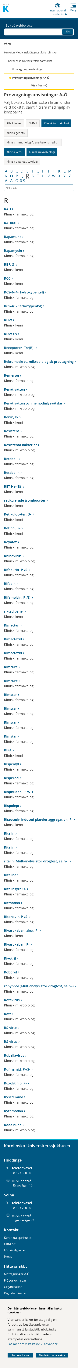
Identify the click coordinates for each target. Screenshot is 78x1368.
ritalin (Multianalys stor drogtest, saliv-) (36, 861)
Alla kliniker (14, 123)
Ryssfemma (13, 1097)
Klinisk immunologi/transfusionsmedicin (32, 142)
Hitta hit (10, 1244)
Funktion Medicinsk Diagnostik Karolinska (30, 52)
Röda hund (13, 1125)
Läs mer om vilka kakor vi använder (33, 1344)
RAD (7, 209)
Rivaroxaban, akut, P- (21, 930)
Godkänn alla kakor (52, 1355)
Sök (68, 31)
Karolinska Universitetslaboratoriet (30, 61)
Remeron (11, 375)
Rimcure (11, 667)
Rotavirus (12, 1000)
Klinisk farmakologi (56, 123)
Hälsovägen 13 (22, 1185)
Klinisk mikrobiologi (42, 152)
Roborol (10, 972)
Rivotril (10, 958)
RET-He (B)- (13, 486)
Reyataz (10, 542)
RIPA (8, 750)
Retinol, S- (12, 528)
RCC (7, 278)
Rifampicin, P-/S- (17, 597)
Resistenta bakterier (20, 445)
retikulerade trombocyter (24, 500)
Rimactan (11, 625)
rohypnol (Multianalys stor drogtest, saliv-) (39, 986)
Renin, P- (11, 417)
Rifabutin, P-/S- (16, 569)
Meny (73, 10)
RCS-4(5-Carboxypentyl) (23, 306)
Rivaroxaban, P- (17, 944)
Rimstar (10, 694)
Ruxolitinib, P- (15, 1083)
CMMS (33, 123)
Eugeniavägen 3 (23, 1220)
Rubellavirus (14, 1055)
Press (8, 1257)
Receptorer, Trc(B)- (19, 347)
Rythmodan (13, 1111)
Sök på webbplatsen (20, 25)
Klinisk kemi (14, 152)
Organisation (13, 1287)
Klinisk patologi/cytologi (22, 161)
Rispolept (11, 805)
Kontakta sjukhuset (17, 1238)
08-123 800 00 (21, 1173)
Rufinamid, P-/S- (17, 1069)
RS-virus (10, 1027)
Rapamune (12, 236)
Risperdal (11, 778)
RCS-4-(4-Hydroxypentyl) (24, 292)
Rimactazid (13, 639)
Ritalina (10, 875)
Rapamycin (13, 250)
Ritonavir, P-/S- (16, 916)
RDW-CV (10, 334)
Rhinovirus (13, 556)
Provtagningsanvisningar (28, 69)
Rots (7, 1014)
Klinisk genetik (15, 133)
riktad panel (13, 611)
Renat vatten (14, 389)
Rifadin (10, 583)
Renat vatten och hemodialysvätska (33, 403)
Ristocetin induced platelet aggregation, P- (38, 819)
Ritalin (9, 833)
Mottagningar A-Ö (16, 1274)
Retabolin (12, 472)
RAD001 (10, 223)
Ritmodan (12, 902)
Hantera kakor (20, 1355)
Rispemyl (11, 764)
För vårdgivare (14, 1250)
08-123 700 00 (21, 1208)
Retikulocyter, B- (18, 514)
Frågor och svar (15, 1280)
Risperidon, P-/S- (17, 791)
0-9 (22, 181)
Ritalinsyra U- (15, 889)
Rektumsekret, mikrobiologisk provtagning (39, 361)
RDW (8, 320)
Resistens (12, 431)
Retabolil (11, 458)
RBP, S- (9, 264)
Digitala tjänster (15, 1293)
